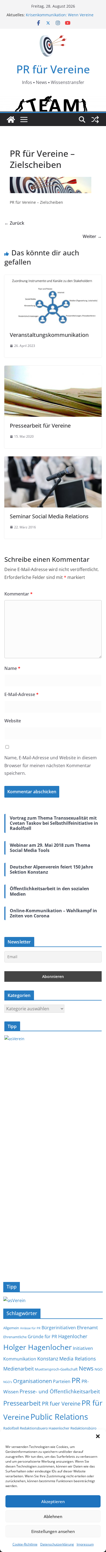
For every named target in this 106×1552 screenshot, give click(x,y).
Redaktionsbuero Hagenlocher (44, 1428)
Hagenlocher (72, 1336)
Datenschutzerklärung (57, 1544)
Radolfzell (11, 1428)
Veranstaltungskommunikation (49, 334)
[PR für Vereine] (10, 119)
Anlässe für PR (30, 1328)
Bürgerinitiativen (59, 1328)
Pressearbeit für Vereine (40, 425)
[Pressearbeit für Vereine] (53, 369)
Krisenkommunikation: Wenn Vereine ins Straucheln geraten (59, 17)
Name (12, 668)
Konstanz (47, 1358)
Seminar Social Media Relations (49, 516)
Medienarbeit (18, 1368)
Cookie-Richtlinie (25, 1544)
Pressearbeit (22, 1403)
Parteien (61, 1381)
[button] (98, 1436)
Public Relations (59, 1416)
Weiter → (92, 236)
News (86, 1368)
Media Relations (77, 1358)
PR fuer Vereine (61, 1403)
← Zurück (14, 223)
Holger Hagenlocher (37, 1347)
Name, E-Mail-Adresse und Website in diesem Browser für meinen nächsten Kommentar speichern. (50, 765)
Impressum (85, 1544)
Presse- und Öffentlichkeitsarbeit (60, 1391)
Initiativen (83, 1348)
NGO (98, 1369)
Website (12, 721)
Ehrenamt (87, 1327)
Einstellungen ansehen (53, 1531)
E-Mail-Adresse (21, 694)
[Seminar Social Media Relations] (53, 460)
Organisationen (32, 1381)
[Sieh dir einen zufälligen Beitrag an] (95, 119)
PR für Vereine (53, 69)
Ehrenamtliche (15, 1337)
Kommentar (18, 594)
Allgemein (11, 1328)
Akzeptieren (53, 1501)
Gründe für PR (42, 1337)
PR (75, 1380)
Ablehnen (53, 1516)
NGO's (7, 1382)
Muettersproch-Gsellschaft (56, 1369)
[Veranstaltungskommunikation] (53, 279)
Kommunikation (19, 1359)
